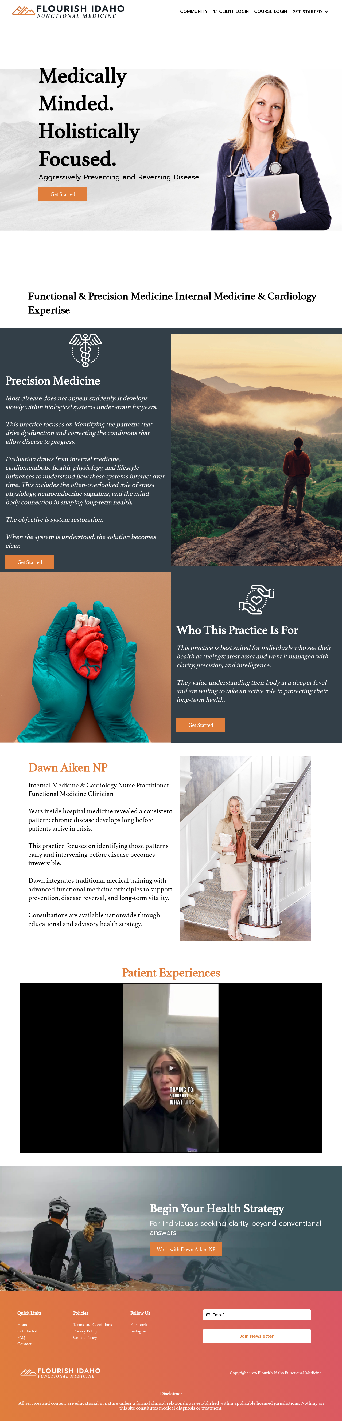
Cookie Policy (85, 1337)
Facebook (138, 1324)
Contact (24, 1344)
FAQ (21, 1337)
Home (22, 1324)
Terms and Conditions (92, 1324)
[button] (326, 12)
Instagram (139, 1331)
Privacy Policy (85, 1331)
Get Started (27, 1331)
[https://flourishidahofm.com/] (68, 11)
